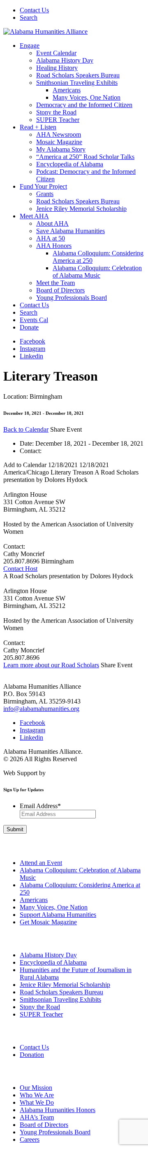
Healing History (57, 67)
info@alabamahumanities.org (41, 708)
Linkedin (31, 356)
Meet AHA (34, 216)
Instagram (32, 348)
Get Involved (16, 846)
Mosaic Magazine (59, 141)
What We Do (37, 1102)
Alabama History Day (64, 60)
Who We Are (37, 1095)
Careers (29, 1139)
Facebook (32, 341)
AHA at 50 (50, 238)
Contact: (31, 450)
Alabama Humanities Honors (57, 1109)
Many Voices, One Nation (86, 97)
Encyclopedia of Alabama (69, 164)
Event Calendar (56, 52)
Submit (15, 829)
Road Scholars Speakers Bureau (78, 75)
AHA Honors (54, 245)
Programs (13, 938)
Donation (32, 1054)
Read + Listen (38, 127)
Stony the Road (56, 112)
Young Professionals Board (71, 297)
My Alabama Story (61, 149)
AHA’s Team (37, 1117)
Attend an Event (41, 862)
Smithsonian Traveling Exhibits (77, 82)
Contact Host (20, 568)
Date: (27, 443)
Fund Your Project (43, 186)
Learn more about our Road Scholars (51, 664)
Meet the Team (55, 282)
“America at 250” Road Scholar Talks (85, 156)
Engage (29, 45)
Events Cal (34, 319)
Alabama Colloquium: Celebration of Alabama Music (97, 271)
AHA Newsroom (58, 134)
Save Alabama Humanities (70, 230)
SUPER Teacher (57, 119)
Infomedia (60, 772)
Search (28, 17)
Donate (29, 327)
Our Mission (36, 1087)
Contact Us (34, 10)
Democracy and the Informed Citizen (84, 104)
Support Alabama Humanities (58, 914)
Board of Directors (60, 290)
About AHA (52, 223)
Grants (44, 193)
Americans (67, 89)
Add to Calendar (71, 513)
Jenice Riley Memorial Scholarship (81, 208)
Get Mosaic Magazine (48, 922)
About (9, 1071)
